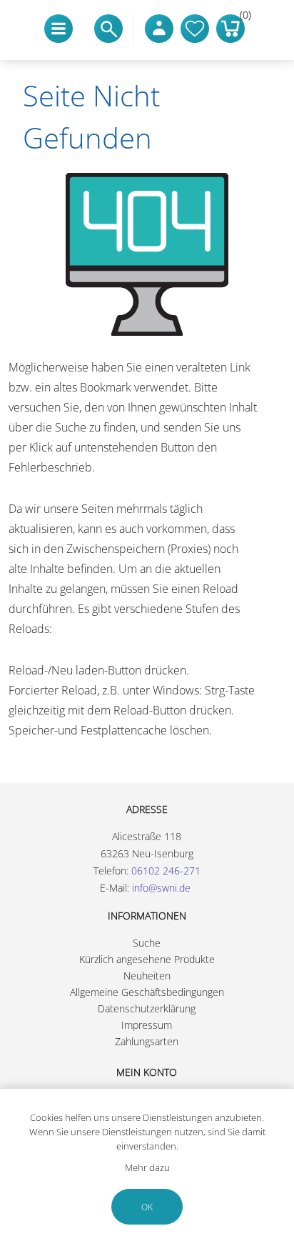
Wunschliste (195, 28)
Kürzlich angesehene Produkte (147, 959)
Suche (147, 943)
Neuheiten (147, 975)
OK (147, 1207)
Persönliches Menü (159, 28)
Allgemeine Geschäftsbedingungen (147, 992)
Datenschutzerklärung (147, 1008)
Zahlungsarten (146, 1041)
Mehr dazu (147, 1167)
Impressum (146, 1025)
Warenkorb (242, 17)
